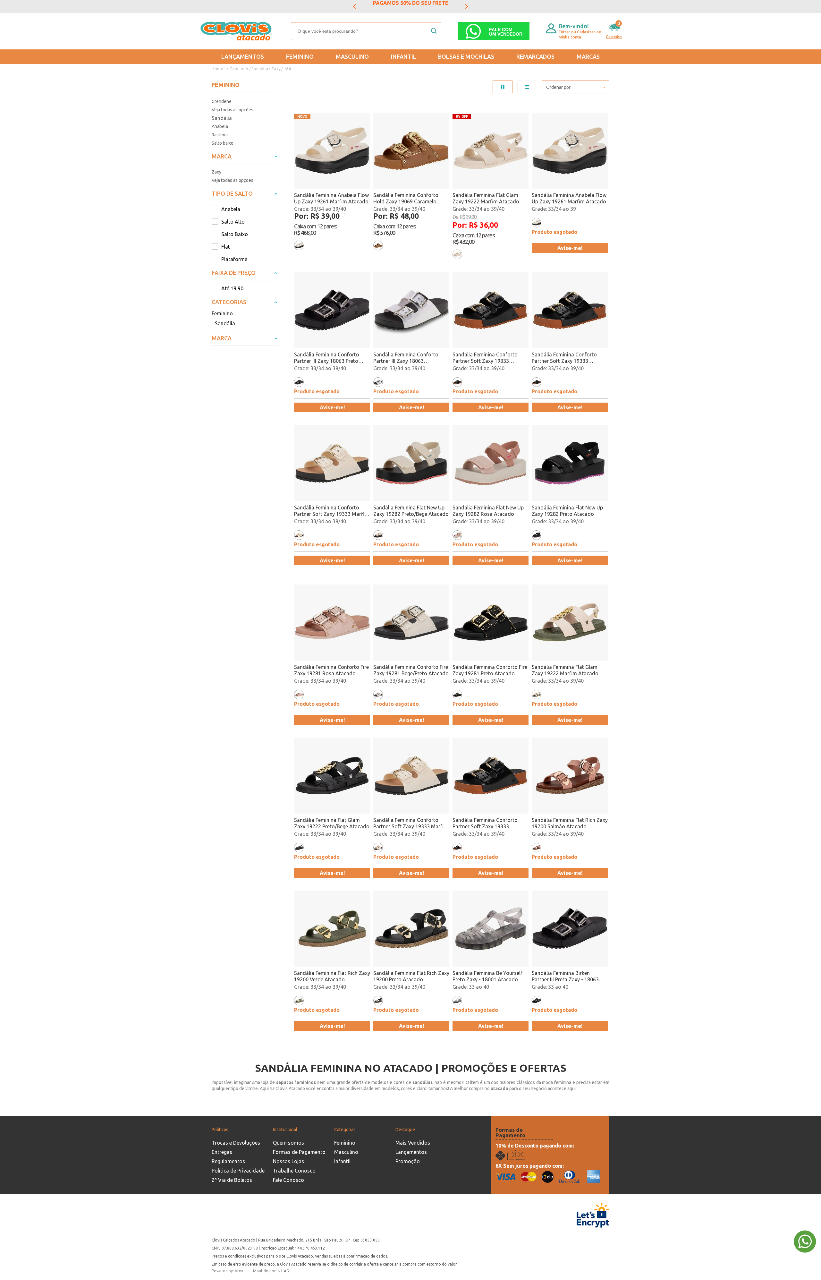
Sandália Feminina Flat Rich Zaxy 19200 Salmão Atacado (570, 823)
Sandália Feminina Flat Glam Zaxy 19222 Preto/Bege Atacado (331, 823)
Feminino (300, 56)
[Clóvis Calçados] (236, 31)
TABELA (502, 87)
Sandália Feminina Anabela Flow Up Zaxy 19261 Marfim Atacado (331, 198)
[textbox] (366, 31)
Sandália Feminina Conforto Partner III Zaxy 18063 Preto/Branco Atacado (405, 358)
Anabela (220, 126)
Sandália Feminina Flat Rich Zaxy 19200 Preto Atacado (411, 976)
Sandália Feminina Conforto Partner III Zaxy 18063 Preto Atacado (326, 358)
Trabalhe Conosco (294, 1170)
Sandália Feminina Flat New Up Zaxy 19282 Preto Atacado (567, 511)
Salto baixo (222, 143)
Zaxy (276, 69)
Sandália (259, 69)
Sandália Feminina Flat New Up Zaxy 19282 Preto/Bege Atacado (411, 511)
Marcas (588, 56)
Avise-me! (569, 248)
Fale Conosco (288, 1180)
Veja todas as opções (232, 109)
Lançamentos (242, 56)
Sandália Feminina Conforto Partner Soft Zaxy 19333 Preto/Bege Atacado (485, 358)
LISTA (527, 87)
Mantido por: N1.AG (271, 1271)
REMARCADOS (535, 56)
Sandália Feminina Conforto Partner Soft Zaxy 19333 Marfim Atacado (331, 511)
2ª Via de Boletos (232, 1180)
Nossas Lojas (288, 1161)
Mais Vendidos (412, 1143)
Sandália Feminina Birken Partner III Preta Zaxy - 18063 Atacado (565, 976)
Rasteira (220, 134)
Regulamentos (228, 1161)
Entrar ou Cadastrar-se (580, 32)
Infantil (403, 56)
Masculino (352, 56)
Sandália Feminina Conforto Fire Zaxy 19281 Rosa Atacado (331, 670)
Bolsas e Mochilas (466, 56)
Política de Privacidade (238, 1170)
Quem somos (288, 1143)
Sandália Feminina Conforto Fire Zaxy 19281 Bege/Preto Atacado (411, 670)
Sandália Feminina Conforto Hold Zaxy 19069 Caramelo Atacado (405, 198)
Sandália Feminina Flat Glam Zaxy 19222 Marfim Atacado (486, 198)
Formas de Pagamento (299, 1152)
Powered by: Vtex (227, 1271)
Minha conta (570, 37)
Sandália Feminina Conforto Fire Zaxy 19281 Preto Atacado (490, 670)
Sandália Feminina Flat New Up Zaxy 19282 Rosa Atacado (488, 511)
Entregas (222, 1152)
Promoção (407, 1161)
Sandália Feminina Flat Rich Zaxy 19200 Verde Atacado (332, 976)
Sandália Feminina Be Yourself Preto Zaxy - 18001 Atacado (487, 976)
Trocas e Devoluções (236, 1143)
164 (287, 69)
